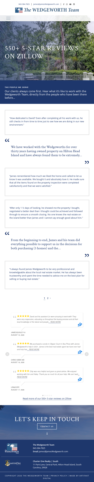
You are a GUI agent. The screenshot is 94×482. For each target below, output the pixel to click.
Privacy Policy (59, 476)
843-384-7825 (24, 4)
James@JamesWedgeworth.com (46, 4)
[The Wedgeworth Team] (47, 10)
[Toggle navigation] (8, 18)
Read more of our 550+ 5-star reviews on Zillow (47, 398)
